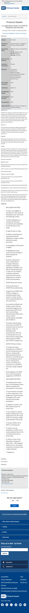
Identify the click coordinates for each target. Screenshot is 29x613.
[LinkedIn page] (6, 604)
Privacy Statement (6, 579)
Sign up (5, 553)
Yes (13, 500)
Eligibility (11, 33)
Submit (14, 505)
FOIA (21, 576)
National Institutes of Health (9, 588)
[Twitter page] (11, 604)
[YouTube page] (20, 604)
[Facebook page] (2, 604)
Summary (5, 33)
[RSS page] (25, 604)
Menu (25, 8)
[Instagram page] (16, 604)
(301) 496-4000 (5, 601)
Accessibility (4, 576)
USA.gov (3, 585)
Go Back (4, 16)
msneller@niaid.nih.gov (7, 483)
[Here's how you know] (14, 2)
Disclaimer (23, 579)
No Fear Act (23, 582)
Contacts (24, 33)
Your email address (6, 546)
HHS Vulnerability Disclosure (9, 582)
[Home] (9, 8)
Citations (17, 33)
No (17, 500)
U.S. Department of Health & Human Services (14, 591)
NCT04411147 (4, 493)
